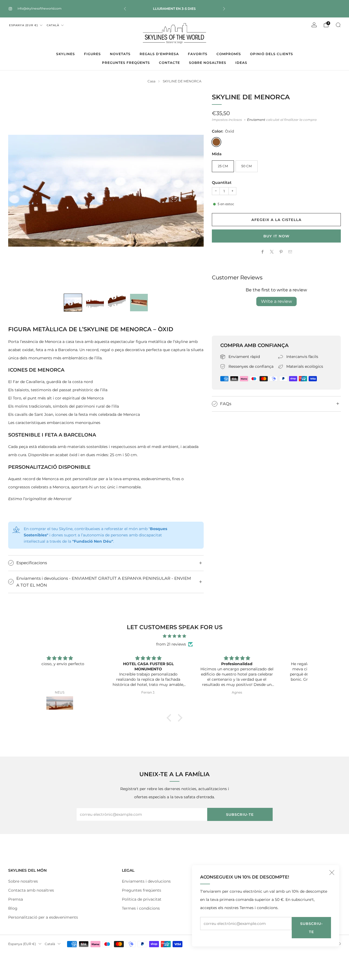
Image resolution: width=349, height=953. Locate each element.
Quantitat (221, 182)
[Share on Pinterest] (281, 252)
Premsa (15, 899)
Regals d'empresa (159, 54)
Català (53, 25)
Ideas (241, 63)
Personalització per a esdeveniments (43, 917)
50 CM (246, 166)
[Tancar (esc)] (331, 872)
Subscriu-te (311, 927)
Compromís (228, 54)
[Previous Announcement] (124, 8)
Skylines (65, 54)
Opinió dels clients (271, 54)
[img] (174, 636)
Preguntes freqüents (126, 63)
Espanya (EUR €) (23, 25)
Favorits (197, 54)
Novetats (120, 54)
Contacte (169, 63)
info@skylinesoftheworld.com (39, 8)
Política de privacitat (141, 899)
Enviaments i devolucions (146, 881)
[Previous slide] (19, 190)
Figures (92, 54)
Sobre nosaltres (207, 63)
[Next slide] (193, 190)
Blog (12, 908)
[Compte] (314, 25)
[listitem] (174, 9)
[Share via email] (290, 252)
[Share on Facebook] (262, 252)
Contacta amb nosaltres (31, 890)
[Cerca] (338, 25)
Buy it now (276, 236)
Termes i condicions (141, 908)
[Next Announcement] (224, 8)
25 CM (223, 166)
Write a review (276, 301)
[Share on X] (271, 252)
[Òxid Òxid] (216, 142)
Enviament (256, 120)
